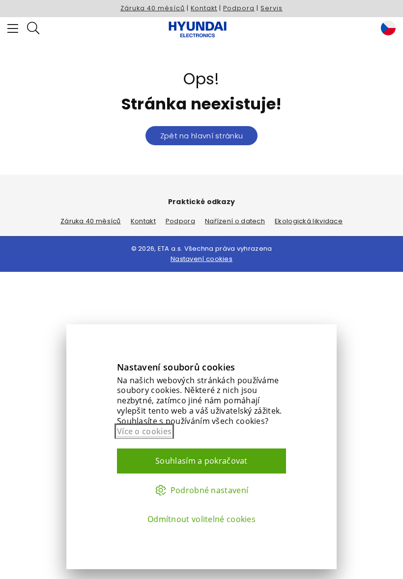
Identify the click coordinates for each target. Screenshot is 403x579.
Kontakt (204, 8)
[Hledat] (33, 29)
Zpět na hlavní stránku (201, 136)
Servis (271, 8)
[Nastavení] (386, 29)
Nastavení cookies (201, 258)
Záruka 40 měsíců (152, 8)
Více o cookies (144, 431)
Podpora (239, 8)
